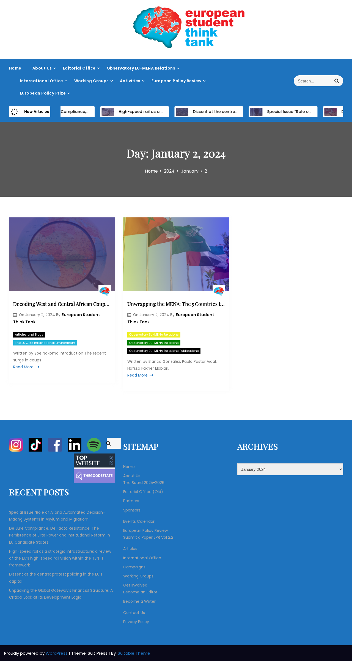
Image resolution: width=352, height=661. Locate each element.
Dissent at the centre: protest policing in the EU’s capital (240, 111)
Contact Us (134, 612)
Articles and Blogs (29, 334)
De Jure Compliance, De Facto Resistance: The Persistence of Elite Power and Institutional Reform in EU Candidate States (59, 535)
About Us (42, 68)
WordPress (57, 653)
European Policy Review (177, 81)
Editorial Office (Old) (143, 491)
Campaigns (134, 567)
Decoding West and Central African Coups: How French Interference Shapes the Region (62, 304)
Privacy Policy (136, 621)
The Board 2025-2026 (143, 482)
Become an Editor (140, 592)
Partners (131, 501)
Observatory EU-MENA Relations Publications (164, 351)
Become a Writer (139, 601)
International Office (41, 81)
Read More (23, 367)
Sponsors (132, 510)
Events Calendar (139, 521)
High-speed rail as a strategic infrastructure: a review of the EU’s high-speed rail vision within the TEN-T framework (60, 558)
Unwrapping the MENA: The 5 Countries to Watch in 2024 (176, 304)
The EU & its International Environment (45, 343)
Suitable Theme (134, 653)
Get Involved (135, 585)
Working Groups (91, 81)
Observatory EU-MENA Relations (141, 68)
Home (15, 68)
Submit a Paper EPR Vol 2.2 (148, 537)
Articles (130, 548)
